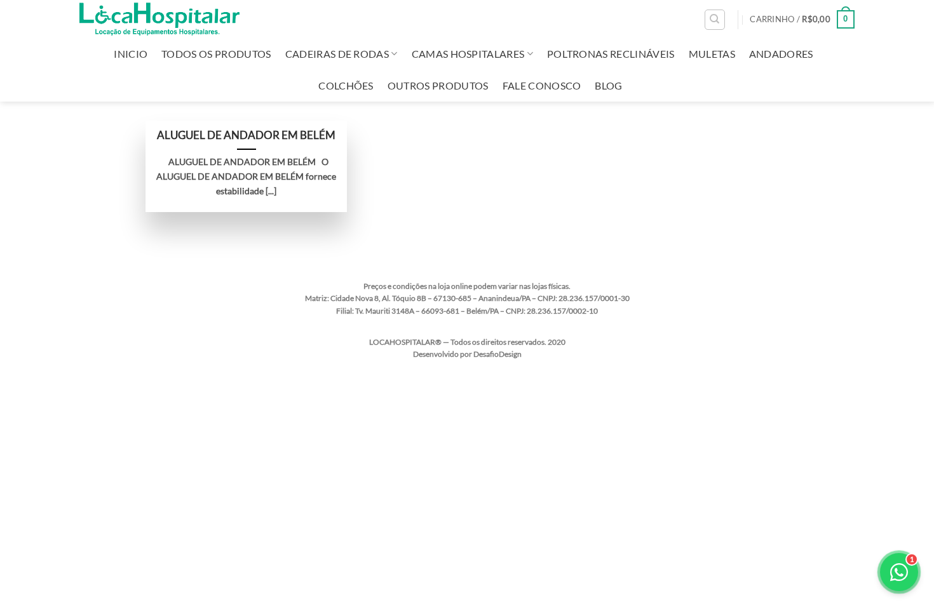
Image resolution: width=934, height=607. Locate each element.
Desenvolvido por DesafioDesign (467, 354)
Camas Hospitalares (468, 54)
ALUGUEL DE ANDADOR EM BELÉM (246, 135)
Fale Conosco (542, 85)
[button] (802, 19)
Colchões (346, 85)
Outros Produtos (438, 85)
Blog (608, 85)
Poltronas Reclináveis (611, 54)
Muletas (712, 54)
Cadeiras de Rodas (337, 54)
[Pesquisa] (715, 20)
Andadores (781, 54)
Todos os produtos (216, 54)
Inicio (130, 54)
